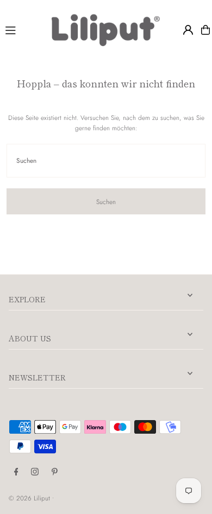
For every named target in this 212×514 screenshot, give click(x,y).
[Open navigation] (23, 29)
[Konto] (188, 30)
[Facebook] (16, 472)
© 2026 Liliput (30, 498)
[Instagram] (35, 472)
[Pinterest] (55, 472)
